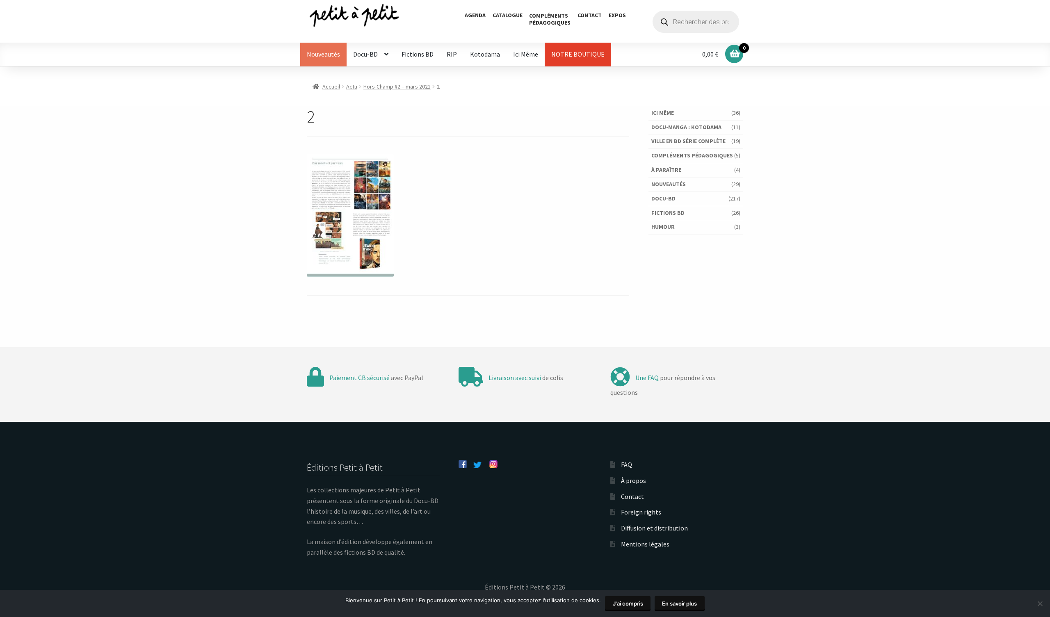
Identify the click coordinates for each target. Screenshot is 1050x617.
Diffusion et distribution (654, 528)
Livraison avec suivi (514, 377)
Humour (663, 226)
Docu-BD (365, 54)
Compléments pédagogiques (692, 155)
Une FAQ (647, 377)
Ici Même (525, 54)
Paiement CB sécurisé (359, 377)
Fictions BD (418, 54)
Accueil (331, 86)
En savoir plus (679, 603)
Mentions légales (645, 544)
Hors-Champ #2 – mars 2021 (397, 86)
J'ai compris (628, 603)
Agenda (475, 15)
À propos (633, 480)
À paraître (666, 169)
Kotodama (485, 54)
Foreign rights (641, 512)
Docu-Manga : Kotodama (686, 127)
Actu (351, 86)
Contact (590, 15)
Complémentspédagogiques (550, 19)
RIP (452, 54)
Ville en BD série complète (688, 141)
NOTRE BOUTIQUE (578, 54)
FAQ (626, 464)
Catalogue (508, 15)
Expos (617, 15)
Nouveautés (323, 54)
